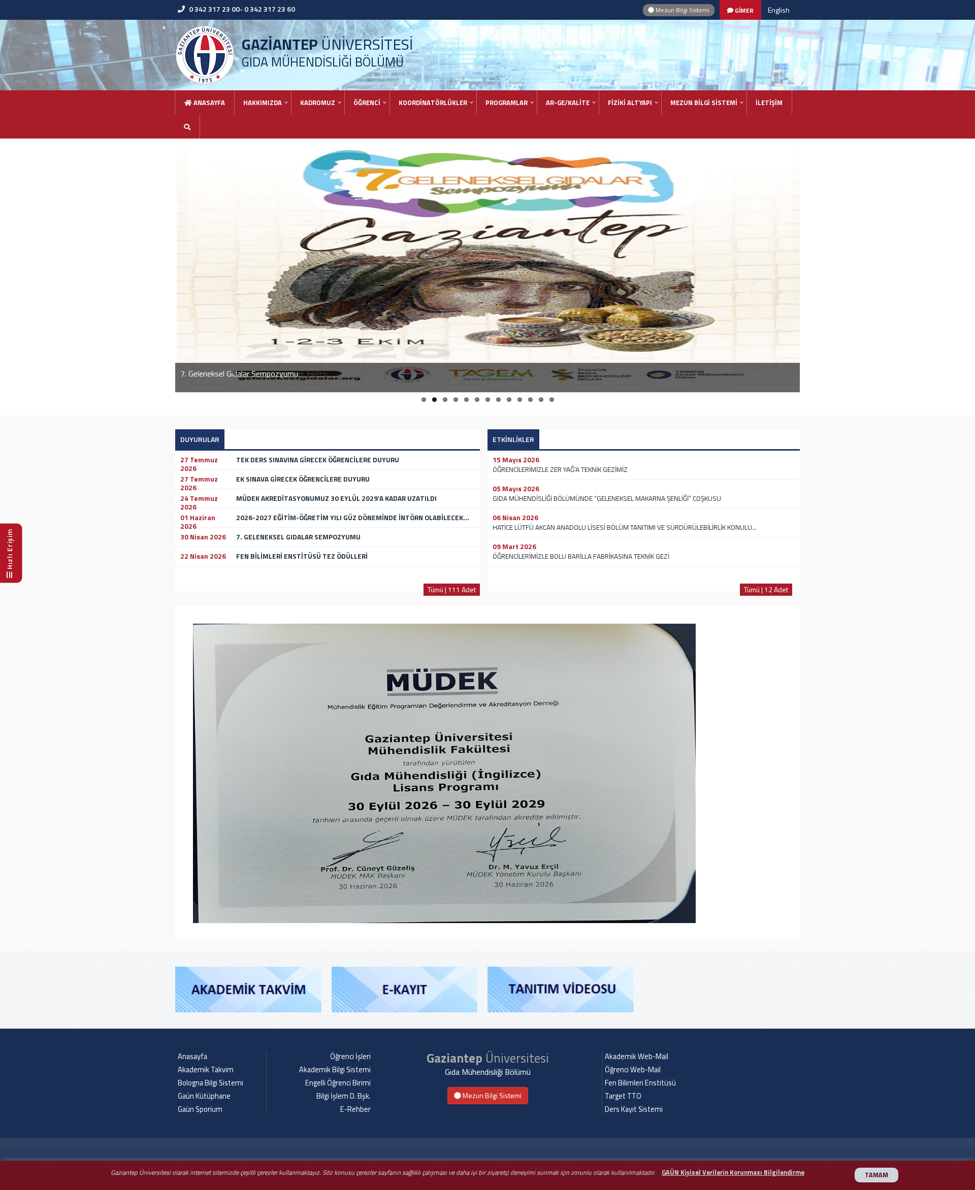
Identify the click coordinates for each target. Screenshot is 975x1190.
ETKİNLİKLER (513, 439)
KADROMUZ (317, 102)
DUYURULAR (199, 439)
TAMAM (876, 1175)
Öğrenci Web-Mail (633, 1069)
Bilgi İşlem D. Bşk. (343, 1096)
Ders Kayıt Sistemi (634, 1109)
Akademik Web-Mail (636, 1056)
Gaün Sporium (200, 1109)
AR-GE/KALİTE (568, 102)
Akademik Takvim (206, 1069)
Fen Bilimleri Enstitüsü (640, 1083)
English (779, 10)
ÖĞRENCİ (366, 102)
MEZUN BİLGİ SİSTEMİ (703, 102)
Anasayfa (208, 102)
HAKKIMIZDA (262, 102)
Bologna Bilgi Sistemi (210, 1083)
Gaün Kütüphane (204, 1096)
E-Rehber (355, 1109)
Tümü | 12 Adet (766, 589)
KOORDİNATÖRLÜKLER (433, 102)
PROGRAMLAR (506, 102)
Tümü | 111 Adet (452, 589)
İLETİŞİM (769, 102)
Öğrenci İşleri (350, 1056)
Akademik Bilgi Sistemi (335, 1069)
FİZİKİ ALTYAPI (630, 102)
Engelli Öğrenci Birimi (338, 1083)
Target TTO (623, 1096)
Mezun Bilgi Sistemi (681, 10)
